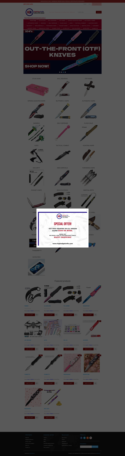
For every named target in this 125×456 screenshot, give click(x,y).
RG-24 (65, 340)
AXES (71, 23)
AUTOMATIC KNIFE (33, 23)
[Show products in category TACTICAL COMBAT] (62, 155)
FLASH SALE (63, 23)
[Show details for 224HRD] (91, 328)
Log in (90, 4)
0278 (45, 340)
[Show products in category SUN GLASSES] (88, 245)
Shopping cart (65, 443)
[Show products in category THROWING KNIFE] (88, 178)
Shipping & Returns (29, 439)
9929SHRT (27, 408)
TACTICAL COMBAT (80, 23)
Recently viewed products (49, 443)
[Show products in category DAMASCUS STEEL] (88, 222)
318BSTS (27, 374)
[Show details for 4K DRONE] (33, 328)
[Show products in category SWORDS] (36, 133)
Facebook (81, 438)
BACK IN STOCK (74, 25)
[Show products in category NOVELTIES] (36, 267)
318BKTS (47, 374)
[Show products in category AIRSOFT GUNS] (62, 222)
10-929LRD (47, 306)
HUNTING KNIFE (93, 23)
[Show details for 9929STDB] (91, 363)
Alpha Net (98, 453)
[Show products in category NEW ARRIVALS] (62, 178)
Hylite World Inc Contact (67, 445)
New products (46, 447)
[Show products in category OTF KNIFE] (88, 88)
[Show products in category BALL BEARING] (62, 88)
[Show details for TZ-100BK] (72, 294)
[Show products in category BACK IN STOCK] (62, 200)
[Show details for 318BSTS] (33, 363)
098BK (26, 306)
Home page (33, 20)
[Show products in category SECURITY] (36, 178)
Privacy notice (28, 441)
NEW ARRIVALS (39, 25)
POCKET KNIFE (63, 25)
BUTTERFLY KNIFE (90, 20)
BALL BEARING (52, 20)
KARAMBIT (96, 25)
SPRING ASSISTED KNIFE (75, 20)
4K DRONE (27, 340)
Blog (44, 441)
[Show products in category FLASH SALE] (88, 133)
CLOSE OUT (66, 28)
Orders (63, 439)
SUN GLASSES (76, 28)
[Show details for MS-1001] (52, 397)
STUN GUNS (42, 20)
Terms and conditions (29, 443)
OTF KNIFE (62, 20)
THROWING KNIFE (51, 25)
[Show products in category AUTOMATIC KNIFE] (88, 111)
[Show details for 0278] (52, 328)
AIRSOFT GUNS (31, 28)
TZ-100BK (67, 306)
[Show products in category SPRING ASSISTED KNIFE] (36, 111)
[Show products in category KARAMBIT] (36, 222)
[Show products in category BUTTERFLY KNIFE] (62, 111)
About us (27, 445)
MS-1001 (46, 408)
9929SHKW (67, 374)
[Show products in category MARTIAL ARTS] (88, 200)
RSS (87, 438)
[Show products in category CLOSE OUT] (62, 245)
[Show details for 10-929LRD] (52, 294)
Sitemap (27, 437)
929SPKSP (86, 306)
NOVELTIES (86, 28)
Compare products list (48, 445)
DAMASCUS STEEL (44, 28)
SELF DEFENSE (53, 23)
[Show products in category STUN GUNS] (36, 88)
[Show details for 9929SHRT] (33, 397)
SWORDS (43, 23)
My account (64, 437)
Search (45, 437)
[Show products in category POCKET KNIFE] (36, 200)
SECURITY (29, 25)
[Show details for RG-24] (72, 328)
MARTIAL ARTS (86, 25)
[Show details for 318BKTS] (52, 363)
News (45, 439)
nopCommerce (32, 453)
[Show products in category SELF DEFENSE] (62, 133)
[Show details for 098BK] (33, 294)
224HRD (85, 340)
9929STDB (86, 374)
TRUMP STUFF (56, 28)
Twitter (84, 438)
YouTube (90, 438)
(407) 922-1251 (28, 4)
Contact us (95, 28)
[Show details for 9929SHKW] (72, 363)
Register (84, 4)
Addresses (64, 441)
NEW (99, 321)
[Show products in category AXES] (36, 155)
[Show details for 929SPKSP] (91, 294)
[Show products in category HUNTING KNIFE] (88, 155)
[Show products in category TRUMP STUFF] (36, 245)
